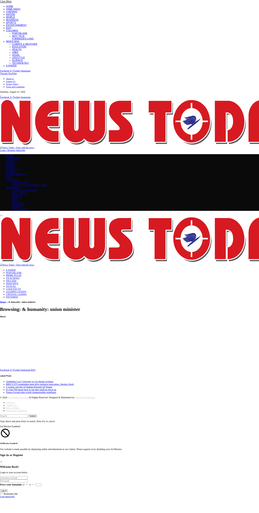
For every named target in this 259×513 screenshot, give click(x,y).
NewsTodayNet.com (17, 397)
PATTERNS (12, 297)
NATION (10, 14)
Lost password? (7, 496)
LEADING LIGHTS (16, 291)
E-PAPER (11, 65)
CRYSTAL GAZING (16, 294)
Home (3, 302)
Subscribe (20, 150)
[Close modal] (1, 461)
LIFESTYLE (18, 57)
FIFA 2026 (11, 281)
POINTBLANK (19, 33)
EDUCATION (19, 47)
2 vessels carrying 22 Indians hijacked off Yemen (29, 387)
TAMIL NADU (13, 9)
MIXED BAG (12, 41)
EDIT (9, 28)
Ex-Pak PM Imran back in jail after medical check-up (31, 389)
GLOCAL (11, 286)
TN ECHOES (12, 278)
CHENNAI (11, 11)
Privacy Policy (12, 84)
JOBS (15, 52)
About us (10, 79)
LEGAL (16, 55)
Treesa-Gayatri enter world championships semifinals (31, 392)
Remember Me (11, 494)
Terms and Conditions (15, 87)
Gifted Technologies (84, 397)
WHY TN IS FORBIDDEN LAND (23, 37)
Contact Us (10, 81)
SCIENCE (17, 60)
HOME (9, 6)
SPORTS (11, 22)
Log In (4, 491)
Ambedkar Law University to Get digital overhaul (29, 381)
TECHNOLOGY (20, 63)
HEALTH (17, 49)
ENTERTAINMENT (16, 25)
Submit (33, 416)
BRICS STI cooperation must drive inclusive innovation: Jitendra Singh (40, 384)
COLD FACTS (13, 289)
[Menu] (1, 95)
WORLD (10, 17)
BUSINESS (12, 20)
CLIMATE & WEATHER (24, 44)
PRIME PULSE (13, 275)
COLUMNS (12, 30)
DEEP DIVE (12, 283)
